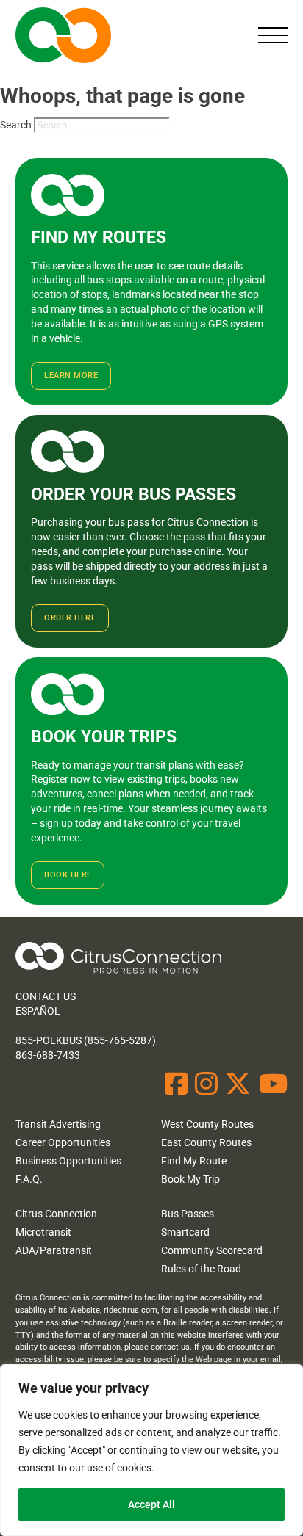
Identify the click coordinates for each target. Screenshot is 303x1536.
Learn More (71, 375)
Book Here (68, 875)
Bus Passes (187, 1214)
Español (37, 1011)
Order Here (70, 618)
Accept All (151, 1504)
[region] (151, 1450)
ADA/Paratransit (53, 1250)
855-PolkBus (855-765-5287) (85, 1040)
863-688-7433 (47, 1055)
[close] (273, 35)
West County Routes (207, 1124)
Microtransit (43, 1232)
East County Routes (206, 1142)
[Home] (118, 960)
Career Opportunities (62, 1142)
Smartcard (185, 1232)
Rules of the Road (201, 1269)
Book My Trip (190, 1179)
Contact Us (45, 996)
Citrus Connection (56, 1214)
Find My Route (194, 1161)
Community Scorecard (212, 1250)
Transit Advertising (58, 1124)
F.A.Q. (29, 1179)
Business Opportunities (68, 1161)
